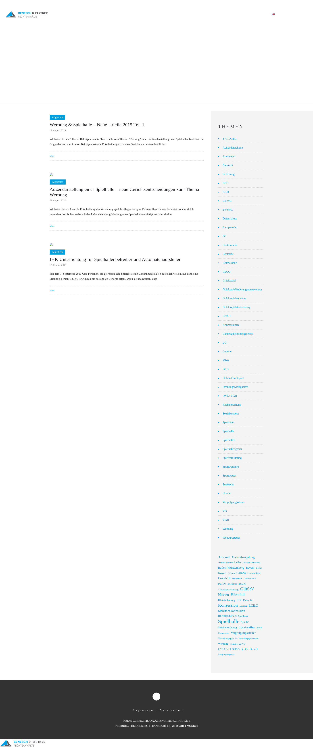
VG (225, 511)
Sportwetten (229, 475)
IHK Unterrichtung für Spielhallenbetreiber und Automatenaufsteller (115, 259)
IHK (239, 600)
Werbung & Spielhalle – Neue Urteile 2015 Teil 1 (97, 124)
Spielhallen (229, 440)
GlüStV (247, 588)
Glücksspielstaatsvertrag (236, 307)
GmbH (227, 316)
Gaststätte (228, 253)
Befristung (229, 174)
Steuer (259, 628)
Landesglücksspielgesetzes (238, 333)
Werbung (228, 528)
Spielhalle (228, 431)
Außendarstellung (233, 147)
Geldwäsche (230, 262)
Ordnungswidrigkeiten (235, 386)
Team (199, 14)
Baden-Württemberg (231, 567)
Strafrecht (228, 484)
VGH (226, 519)
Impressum (143, 710)
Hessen (223, 595)
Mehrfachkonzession (231, 611)
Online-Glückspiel (233, 378)
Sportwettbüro (231, 466)
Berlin (259, 568)
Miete (226, 360)
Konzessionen (231, 324)
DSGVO (222, 584)
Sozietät (157, 14)
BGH (226, 191)
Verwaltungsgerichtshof (248, 639)
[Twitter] (304, 4)
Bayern (250, 567)
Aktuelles (217, 14)
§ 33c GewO (250, 649)
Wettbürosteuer (231, 537)
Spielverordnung (232, 457)
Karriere (259, 14)
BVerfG (227, 200)
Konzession (228, 605)
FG (224, 236)
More (52, 156)
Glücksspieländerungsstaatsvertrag (242, 289)
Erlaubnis (232, 584)
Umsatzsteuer (223, 633)
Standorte (238, 14)
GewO (226, 271)
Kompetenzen (179, 14)
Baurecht (228, 165)
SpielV (245, 622)
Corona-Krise (253, 573)
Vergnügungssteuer (234, 502)
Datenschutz (230, 218)
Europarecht (230, 227)
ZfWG (242, 644)
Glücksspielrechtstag (234, 298)
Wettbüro (234, 644)
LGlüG (253, 605)
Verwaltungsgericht (227, 638)
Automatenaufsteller (229, 562)
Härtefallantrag (226, 600)
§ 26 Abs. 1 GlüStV (229, 649)
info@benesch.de (51, 4)
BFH (225, 183)
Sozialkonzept (231, 413)
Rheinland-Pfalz (227, 615)
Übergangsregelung (226, 654)
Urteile (226, 493)
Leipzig (243, 606)
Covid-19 (224, 578)
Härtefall (238, 595)
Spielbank (243, 616)
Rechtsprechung (232, 404)
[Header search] (303, 14)
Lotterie (227, 351)
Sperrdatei (228, 422)
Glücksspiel (229, 280)
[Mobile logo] (22, 746)
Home (140, 14)
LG (225, 342)
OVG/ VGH (230, 395)
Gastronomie (230, 245)
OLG (226, 369)
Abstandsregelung (243, 557)
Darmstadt (237, 578)
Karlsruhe (248, 600)
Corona (241, 573)
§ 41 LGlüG (230, 138)
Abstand (224, 557)
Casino (231, 573)
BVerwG (228, 209)
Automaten (229, 156)
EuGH (242, 583)
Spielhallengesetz (232, 448)
